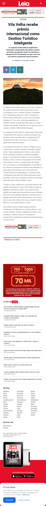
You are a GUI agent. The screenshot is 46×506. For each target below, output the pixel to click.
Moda (18, 415)
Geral (18, 408)
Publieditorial (34, 400)
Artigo (5, 393)
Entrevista (20, 402)
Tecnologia (34, 410)
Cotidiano (6, 412)
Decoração (20, 391)
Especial (19, 404)
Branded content (8, 400)
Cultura (5, 417)
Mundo (33, 391)
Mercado (19, 412)
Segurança (34, 406)
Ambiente (6, 391)
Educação (20, 397)
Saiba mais (26, 494)
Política (33, 397)
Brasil (5, 402)
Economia (20, 395)
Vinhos (33, 415)
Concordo (9, 500)
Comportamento (8, 410)
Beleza (5, 395)
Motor (18, 417)
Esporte (19, 406)
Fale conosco (7, 425)
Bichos (5, 397)
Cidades (5, 404)
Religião (33, 402)
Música (33, 393)
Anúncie (5, 427)
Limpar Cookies (24, 500)
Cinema (5, 408)
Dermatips (20, 393)
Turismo (14, 301)
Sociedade (34, 408)
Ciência (5, 406)
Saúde (32, 404)
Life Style (19, 410)
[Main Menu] (4, 3)
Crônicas (6, 415)
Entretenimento (21, 400)
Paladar (33, 395)
